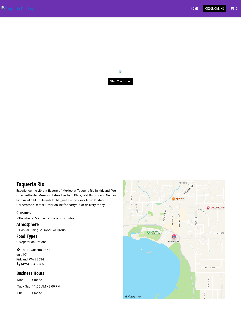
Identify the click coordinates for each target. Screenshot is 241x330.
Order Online (214, 8)
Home (194, 8)
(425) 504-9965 (32, 264)
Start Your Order (120, 81)
